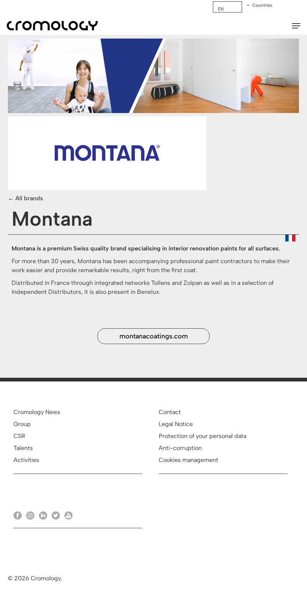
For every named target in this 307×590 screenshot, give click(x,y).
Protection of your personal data (202, 436)
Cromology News (36, 412)
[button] (296, 26)
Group (22, 424)
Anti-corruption (180, 447)
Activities (26, 459)
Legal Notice (176, 424)
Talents (23, 447)
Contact (170, 412)
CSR (19, 436)
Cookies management (188, 459)
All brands (29, 198)
